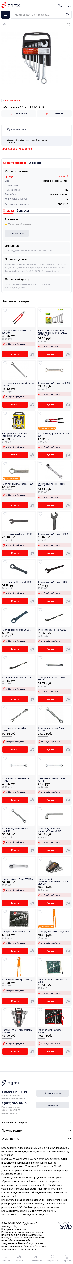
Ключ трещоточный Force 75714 (51, 779)
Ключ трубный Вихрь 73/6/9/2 (53, 932)
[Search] (67, 15)
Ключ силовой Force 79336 (16, 630)
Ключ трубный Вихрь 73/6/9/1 (17, 980)
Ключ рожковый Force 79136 (53, 582)
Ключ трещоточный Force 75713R (15, 830)
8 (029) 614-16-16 (14, 1091)
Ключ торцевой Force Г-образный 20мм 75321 (50, 830)
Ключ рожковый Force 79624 (53, 534)
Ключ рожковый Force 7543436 (54, 383)
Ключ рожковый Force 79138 (17, 534)
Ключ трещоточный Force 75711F (51, 485)
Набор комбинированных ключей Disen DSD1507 (15, 434)
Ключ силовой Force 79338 (16, 582)
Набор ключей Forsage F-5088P (51, 1031)
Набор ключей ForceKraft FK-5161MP (17, 1031)
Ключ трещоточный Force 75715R (51, 729)
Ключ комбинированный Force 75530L (18, 384)
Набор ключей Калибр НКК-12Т (18, 932)
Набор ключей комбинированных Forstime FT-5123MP (54, 881)
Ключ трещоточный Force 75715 (15, 779)
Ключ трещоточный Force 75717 (51, 679)
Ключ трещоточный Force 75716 (15, 729)
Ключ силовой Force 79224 (16, 678)
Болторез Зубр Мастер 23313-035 (54, 434)
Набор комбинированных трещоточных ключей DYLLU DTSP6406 (52, 333)
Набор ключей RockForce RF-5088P (53, 981)
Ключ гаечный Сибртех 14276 (18, 484)
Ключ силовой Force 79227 (52, 630)
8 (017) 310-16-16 (14, 1103)
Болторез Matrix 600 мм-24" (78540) (17, 331)
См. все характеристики (16, 149)
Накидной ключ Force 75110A (17, 879)
